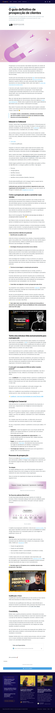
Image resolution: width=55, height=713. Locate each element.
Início (11, 1)
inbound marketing (37, 79)
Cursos (19, 1)
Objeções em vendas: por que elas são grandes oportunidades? (9, 695)
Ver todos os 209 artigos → (9, 700)
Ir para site (24, 1)
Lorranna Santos (25, 701)
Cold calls (13, 141)
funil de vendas (40, 528)
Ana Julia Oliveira (21, 24)
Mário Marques (15, 24)
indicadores (21, 542)
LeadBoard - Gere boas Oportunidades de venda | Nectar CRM (26, 396)
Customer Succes (37, 558)
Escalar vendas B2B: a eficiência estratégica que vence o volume (10, 689)
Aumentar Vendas (12, 7)
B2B (34, 77)
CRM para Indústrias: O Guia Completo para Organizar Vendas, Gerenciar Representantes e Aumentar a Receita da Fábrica (9, 681)
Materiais (15, 1)
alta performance (25, 458)
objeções (37, 287)
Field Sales (21, 443)
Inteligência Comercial (27, 189)
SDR (26, 342)
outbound (36, 127)
